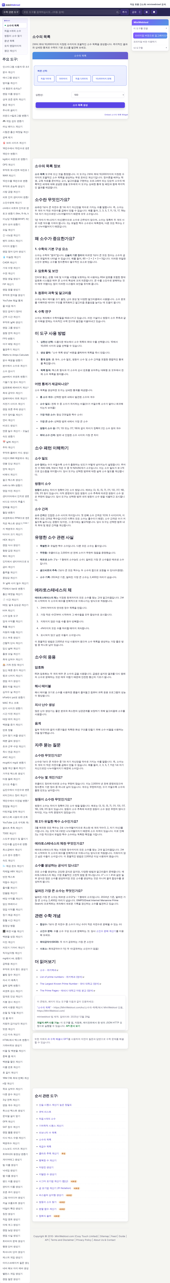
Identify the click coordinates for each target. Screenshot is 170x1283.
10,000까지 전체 (103, 78)
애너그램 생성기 (11, 77)
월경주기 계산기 (11, 349)
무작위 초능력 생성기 (14, 186)
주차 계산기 (9, 447)
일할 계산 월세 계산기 (14, 768)
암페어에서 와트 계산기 (15, 398)
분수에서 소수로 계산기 (15, 365)
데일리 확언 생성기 (13, 1208)
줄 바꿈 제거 (9, 306)
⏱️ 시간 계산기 (11, 599)
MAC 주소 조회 (11, 702)
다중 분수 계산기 (11, 1094)
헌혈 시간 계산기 (11, 920)
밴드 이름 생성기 (11, 1181)
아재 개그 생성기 (11, 1224)
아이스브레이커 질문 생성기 (16, 1262)
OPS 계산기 (9, 164)
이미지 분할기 (10, 246)
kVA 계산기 (9, 610)
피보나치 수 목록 (48, 1132)
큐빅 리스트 (45, 1111)
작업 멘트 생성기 (11, 1219)
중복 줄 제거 (9, 1056)
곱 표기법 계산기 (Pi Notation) (55, 1188)
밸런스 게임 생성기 (13, 1273)
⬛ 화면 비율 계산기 (13, 931)
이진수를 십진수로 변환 (15, 844)
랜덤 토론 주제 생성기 (14, 409)
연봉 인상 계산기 (11, 463)
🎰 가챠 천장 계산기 (13, 664)
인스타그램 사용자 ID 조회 (16, 66)
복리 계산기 (9, 556)
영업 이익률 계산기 (13, 909)
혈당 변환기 (9, 512)
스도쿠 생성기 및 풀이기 (15, 838)
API (47, 1240)
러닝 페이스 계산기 (13, 126)
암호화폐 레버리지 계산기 (16, 387)
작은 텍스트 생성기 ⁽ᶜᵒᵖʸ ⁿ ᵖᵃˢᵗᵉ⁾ (16, 523)
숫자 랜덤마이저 (12, 45)
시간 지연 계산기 (11, 713)
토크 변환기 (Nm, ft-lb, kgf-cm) (16, 213)
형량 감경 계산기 (11, 550)
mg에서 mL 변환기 (12, 958)
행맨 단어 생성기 (11, 1246)
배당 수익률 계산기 (13, 898)
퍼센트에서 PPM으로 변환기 (16, 518)
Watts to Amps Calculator (16, 355)
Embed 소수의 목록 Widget (116, 114)
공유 (134, 12)
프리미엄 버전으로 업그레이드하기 (151, 35)
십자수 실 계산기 (11, 692)
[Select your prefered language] (147, 12)
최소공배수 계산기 (12, 849)
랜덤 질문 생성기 (11, 1279)
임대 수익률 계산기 (13, 621)
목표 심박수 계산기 (13, 1089)
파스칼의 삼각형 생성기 (51, 1195)
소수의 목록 (45, 1139)
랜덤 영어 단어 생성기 (14, 251)
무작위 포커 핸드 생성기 (15, 969)
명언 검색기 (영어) (12, 311)
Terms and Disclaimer (62, 1240)
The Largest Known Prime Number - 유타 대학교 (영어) (69, 983)
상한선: (39, 94)
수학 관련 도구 (11, 12)
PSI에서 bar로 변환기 (14, 588)
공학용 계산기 (10, 963)
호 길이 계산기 (10, 1072)
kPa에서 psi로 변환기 (14, 697)
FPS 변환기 (9, 338)
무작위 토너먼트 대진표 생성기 (16, 170)
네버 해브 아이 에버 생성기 (16, 1268)
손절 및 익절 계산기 (13, 1012)
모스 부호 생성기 (11, 637)
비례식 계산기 (10, 474)
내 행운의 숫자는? (12, 88)
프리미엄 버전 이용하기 (145, 41)
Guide (122, 1236)
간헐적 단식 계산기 (13, 643)
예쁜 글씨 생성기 (11, 741)
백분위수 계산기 (11, 1143)
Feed (114, 1236)
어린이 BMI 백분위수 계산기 (16, 458)
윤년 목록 (9, 40)
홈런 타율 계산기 (11, 686)
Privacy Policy (83, 1240)
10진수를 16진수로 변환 (15, 181)
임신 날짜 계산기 (11, 648)
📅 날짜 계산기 (11, 442)
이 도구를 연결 (140, 28)
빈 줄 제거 (8, 1018)
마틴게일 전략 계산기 (14, 811)
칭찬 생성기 (9, 1214)
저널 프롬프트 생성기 (14, 1203)
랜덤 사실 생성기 (11, 1235)
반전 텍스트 (9, 876)
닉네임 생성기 (10, 1170)
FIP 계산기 (8, 284)
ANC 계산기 (9, 757)
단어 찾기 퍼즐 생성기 (14, 735)
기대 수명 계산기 (11, 268)
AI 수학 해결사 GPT (58, 1039)
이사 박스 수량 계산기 (14, 1137)
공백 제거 (8, 137)
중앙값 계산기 (10, 577)
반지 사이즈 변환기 (13, 708)
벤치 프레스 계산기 (13, 240)
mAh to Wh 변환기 (12, 485)
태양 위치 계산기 (11, 719)
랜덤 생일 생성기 (11, 278)
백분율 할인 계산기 (13, 1061)
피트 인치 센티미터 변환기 (16, 197)
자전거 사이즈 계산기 (14, 403)
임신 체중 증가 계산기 (14, 670)
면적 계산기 (9, 469)
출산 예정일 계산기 (13, 594)
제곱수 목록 (45, 1146)
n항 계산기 (8, 1083)
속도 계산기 (9, 860)
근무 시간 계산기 (11, 316)
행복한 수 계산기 (48, 1160)
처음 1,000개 (81, 78)
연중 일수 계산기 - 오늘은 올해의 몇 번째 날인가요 (16, 431)
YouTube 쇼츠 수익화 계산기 (16, 822)
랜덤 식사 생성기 (11, 545)
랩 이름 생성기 (10, 1175)
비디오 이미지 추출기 (14, 501)
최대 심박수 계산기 (13, 659)
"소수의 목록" (44, 1007)
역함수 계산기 (10, 882)
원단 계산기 (10, 50)
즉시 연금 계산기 (11, 751)
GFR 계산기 (9, 1121)
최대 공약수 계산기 (13, 393)
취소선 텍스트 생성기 (14, 1110)
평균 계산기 (9, 104)
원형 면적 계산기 (11, 333)
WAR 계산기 (9, 175)
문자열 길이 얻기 (11, 1116)
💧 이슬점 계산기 (12, 257)
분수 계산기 (9, 72)
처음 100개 (46, 78)
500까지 (63, 78)
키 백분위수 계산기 (13, 528)
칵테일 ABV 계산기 (13, 871)
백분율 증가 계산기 (13, 724)
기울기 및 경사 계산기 (14, 382)
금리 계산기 (9, 567)
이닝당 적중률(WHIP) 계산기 (16, 219)
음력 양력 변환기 (11, 985)
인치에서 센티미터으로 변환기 (16, 561)
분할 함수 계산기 (48, 1209)
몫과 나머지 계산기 (13, 675)
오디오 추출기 (10, 784)
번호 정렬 (8, 730)
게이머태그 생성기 (12, 1159)
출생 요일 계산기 (11, 654)
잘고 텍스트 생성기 (13, 480)
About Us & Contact (104, 1240)
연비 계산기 (9, 420)
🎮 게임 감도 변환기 (13, 121)
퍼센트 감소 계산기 (13, 991)
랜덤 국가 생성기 (11, 681)
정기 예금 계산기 (11, 915)
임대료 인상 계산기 (13, 996)
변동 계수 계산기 (11, 1105)
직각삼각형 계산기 (12, 953)
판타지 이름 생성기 (13, 1186)
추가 (124, 12)
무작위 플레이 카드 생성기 (16, 452)
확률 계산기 (9, 626)
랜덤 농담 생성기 (11, 1230)
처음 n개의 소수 (47, 1118)
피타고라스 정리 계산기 (15, 795)
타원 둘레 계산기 (11, 779)
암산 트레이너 (10, 904)
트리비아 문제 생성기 (14, 1241)
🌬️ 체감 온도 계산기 (13, 866)
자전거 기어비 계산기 (14, 947)
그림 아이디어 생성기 (14, 1197)
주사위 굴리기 (10, 110)
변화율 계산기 (10, 507)
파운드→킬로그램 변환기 (16, 115)
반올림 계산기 (10, 893)
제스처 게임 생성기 (13, 1257)
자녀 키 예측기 (10, 980)
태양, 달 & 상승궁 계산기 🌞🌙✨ (16, 605)
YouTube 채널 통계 (13, 300)
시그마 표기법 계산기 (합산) (53, 1181)
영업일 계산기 (10, 806)
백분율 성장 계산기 (13, 936)
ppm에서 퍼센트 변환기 (15, 376)
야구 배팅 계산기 (11, 344)
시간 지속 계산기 (11, 1034)
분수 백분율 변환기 (13, 360)
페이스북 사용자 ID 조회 (15, 817)
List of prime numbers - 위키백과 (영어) (61, 977)
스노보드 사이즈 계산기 (15, 1148)
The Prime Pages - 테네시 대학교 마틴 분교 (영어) (66, 990)
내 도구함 (138, 48)
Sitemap (104, 1236)
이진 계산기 (9, 942)
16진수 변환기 (10, 153)
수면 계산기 (9, 273)
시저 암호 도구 (10, 615)
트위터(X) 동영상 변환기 (15, 1154)
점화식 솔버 (45, 1216)
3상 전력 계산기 (11, 1099)
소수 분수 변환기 (11, 855)
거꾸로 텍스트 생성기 (14, 773)
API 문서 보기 (73, 1026)
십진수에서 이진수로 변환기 (16, 789)
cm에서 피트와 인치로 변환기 (16, 208)
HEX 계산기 (9, 539)
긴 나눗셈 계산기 (11, 235)
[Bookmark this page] (154, 12)
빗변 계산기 (9, 1029)
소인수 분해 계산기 (106, 931)
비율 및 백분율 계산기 (14, 1050)
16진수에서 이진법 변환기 (16, 800)
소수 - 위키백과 (48, 970)
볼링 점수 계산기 (11, 974)
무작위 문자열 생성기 (14, 295)
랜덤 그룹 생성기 (11, 327)
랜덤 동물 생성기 (11, 289)
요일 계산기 (9, 229)
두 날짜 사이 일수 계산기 (16, 583)
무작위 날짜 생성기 (13, 322)
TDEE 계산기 (9, 833)
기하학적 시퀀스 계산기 (51, 1125)
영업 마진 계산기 (11, 490)
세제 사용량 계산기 (13, 1007)
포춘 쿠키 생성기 (11, 1192)
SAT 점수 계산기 (11, 1127)
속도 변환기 (9, 436)
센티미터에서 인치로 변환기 (16, 496)
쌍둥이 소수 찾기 (48, 1202)
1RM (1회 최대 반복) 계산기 (16, 1078)
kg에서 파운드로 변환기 (15, 159)
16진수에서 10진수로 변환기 (16, 148)
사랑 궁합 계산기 (11, 191)
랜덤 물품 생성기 (11, 1132)
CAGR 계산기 (10, 262)
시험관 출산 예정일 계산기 (16, 132)
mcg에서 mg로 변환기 (14, 762)
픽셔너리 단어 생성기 (14, 1252)
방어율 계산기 (10, 83)
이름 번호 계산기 (11, 1067)
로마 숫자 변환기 (11, 224)
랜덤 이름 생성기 (11, 94)
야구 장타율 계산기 (13, 414)
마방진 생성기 (46, 1167)
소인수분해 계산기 (12, 202)
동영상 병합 (9, 925)
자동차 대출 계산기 (13, 632)
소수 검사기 (9, 371)
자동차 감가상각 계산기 (15, 1023)
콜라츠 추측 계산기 (49, 1153)
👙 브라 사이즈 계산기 (14, 142)
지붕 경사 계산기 (11, 1002)
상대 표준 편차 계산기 (14, 99)
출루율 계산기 (10, 572)
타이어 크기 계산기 (13, 534)
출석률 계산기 (10, 887)
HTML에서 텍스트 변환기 (16, 1040)
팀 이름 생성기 (10, 1165)
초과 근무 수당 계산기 (14, 746)
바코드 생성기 (10, 425)
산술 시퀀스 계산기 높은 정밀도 (55, 1104)
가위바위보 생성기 (12, 1045)
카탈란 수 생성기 (48, 1174)
